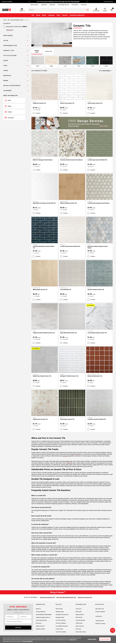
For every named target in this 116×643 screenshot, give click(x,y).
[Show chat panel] (112, 630)
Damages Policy (60, 617)
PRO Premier (79, 617)
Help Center (79, 611)
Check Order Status (81, 631)
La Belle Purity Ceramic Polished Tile (70, 246)
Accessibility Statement (62, 626)
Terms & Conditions (61, 623)
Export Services (80, 626)
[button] (21, 10)
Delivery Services (40, 626)
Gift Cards (78, 629)
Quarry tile (96, 465)
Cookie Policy (72, 639)
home (5, 20)
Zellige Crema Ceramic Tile (40, 419)
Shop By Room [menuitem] (34, 4)
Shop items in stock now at (16, 26)
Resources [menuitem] (52, 4)
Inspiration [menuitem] (44, 4)
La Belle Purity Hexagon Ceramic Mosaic (98, 203)
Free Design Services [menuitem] (63, 4)
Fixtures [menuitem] (65, 15)
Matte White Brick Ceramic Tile (68, 332)
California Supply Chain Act (43, 617)
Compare (37, 113)
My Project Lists (99, 608)
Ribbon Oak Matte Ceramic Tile (68, 203)
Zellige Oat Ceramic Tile (39, 103)
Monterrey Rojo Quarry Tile (95, 376)
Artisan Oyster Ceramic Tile (95, 103)
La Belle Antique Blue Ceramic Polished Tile (43, 247)
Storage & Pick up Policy (62, 614)
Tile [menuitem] (33, 15)
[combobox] (59, 10)
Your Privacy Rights (61, 631)
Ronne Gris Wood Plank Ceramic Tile (66, 597)
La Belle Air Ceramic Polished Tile (97, 419)
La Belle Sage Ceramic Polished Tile (97, 160)
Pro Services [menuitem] (75, 4)
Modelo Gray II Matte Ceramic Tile (42, 376)
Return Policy (59, 608)
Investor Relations (40, 611)
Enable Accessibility (7, 1)
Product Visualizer (100, 611)
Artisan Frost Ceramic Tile (67, 103)
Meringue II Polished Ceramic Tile (69, 376)
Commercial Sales (80, 620)
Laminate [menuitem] (51, 15)
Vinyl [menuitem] (58, 15)
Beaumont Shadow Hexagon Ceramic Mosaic (98, 247)
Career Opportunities (41, 620)
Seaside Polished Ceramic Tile (96, 289)
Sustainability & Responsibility (44, 614)
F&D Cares (38, 623)
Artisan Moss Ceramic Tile (67, 419)
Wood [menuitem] (44, 15)
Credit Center (79, 623)
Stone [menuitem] (38, 15)
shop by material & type (17, 20)
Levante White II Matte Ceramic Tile (97, 332)
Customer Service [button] (108, 1)
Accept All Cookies (105, 639)
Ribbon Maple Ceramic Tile (40, 289)
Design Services (80, 614)
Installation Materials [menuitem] (77, 15)
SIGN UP (18, 627)
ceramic (26, 20)
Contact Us (78, 608)
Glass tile (69, 463)
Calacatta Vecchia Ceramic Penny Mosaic (71, 160)
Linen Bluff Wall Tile (65, 289)
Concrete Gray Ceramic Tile (47, 597)
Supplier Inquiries (40, 629)
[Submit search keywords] (87, 10)
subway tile (66, 456)
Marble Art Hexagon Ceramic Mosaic (42, 160)
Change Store (9, 30)
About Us (38, 608)
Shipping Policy (60, 611)
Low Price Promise (60, 620)
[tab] (36, 51)
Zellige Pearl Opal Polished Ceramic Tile (44, 332)
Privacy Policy (59, 629)
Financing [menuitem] (83, 4)
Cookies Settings (92, 639)
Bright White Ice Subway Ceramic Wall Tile (44, 203)
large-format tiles (76, 454)
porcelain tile (68, 461)
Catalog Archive (99, 620)
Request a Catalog (100, 623)
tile (9, 20)
